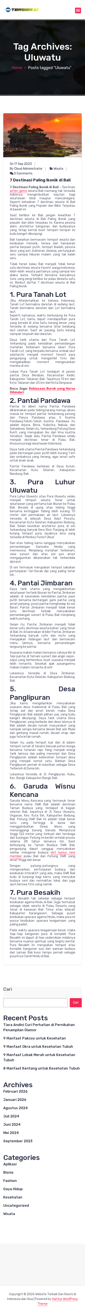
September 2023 (17, 1141)
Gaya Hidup (13, 1189)
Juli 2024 (11, 1116)
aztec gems (18, 191)
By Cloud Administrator (26, 169)
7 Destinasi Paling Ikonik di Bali (40, 180)
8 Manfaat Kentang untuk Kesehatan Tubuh (41, 1068)
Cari (7, 989)
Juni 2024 (11, 1124)
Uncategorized (16, 1205)
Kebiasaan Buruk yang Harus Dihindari (42, 390)
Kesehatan (12, 1197)
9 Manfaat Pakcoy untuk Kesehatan (34, 1038)
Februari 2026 (15, 1091)
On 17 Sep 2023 (21, 164)
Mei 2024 (11, 1133)
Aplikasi (10, 1164)
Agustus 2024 (15, 1108)
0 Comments (22, 173)
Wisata (58, 169)
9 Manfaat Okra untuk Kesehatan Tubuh (38, 1047)
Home (16, 67)
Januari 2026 (14, 1100)
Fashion (10, 1181)
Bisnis (8, 1172)
